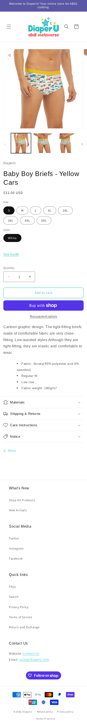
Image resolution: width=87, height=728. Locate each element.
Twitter (14, 538)
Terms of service (45, 718)
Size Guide (11, 254)
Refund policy (45, 711)
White (12, 238)
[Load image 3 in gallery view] (66, 143)
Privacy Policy (18, 607)
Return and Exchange (24, 627)
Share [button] (12, 450)
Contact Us (31, 653)
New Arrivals (18, 510)
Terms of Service (20, 617)
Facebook (16, 558)
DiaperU (27, 711)
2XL (65, 210)
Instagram (16, 548)
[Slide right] (82, 144)
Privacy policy (65, 711)
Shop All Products (22, 500)
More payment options (43, 316)
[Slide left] (5, 144)
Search (14, 597)
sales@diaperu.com (34, 659)
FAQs (12, 587)
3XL (10, 221)
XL (50, 210)
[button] (9, 27)
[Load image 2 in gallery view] (43, 143)
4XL (27, 221)
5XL (44, 221)
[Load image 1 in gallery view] (21, 143)
